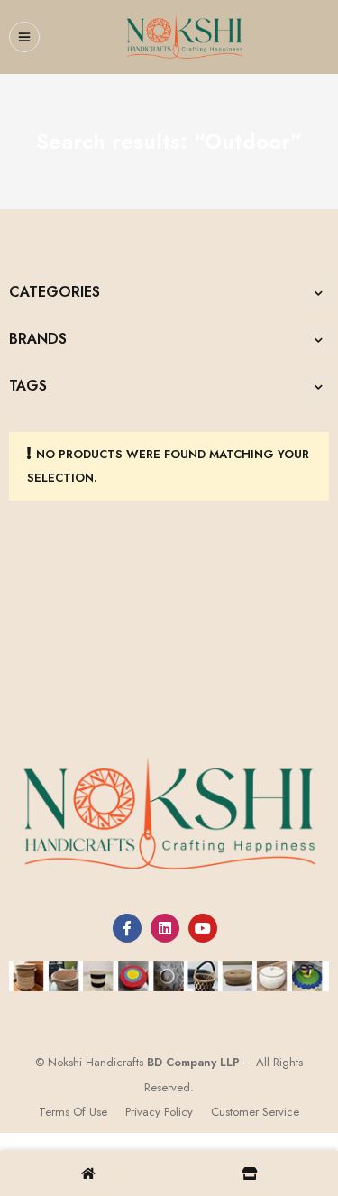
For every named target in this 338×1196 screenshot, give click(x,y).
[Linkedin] (165, 928)
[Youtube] (202, 928)
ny (210, 1062)
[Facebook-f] (127, 928)
